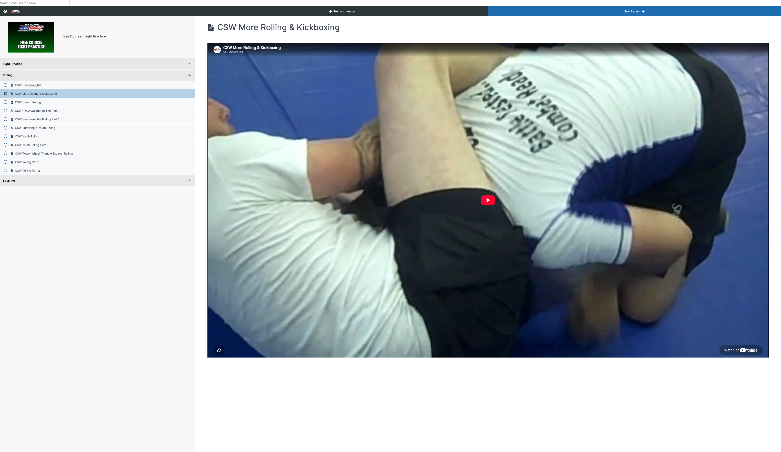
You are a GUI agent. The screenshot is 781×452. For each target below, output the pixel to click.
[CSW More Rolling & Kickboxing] (31, 37)
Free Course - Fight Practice (84, 36)
